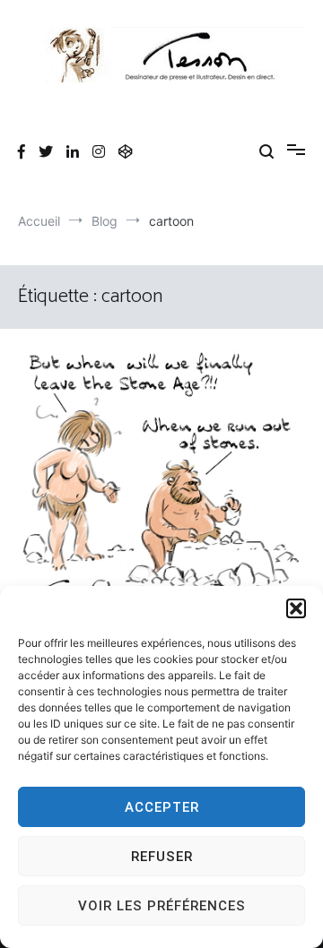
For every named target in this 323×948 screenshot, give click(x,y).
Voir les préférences (162, 906)
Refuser (162, 857)
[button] (296, 608)
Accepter (162, 807)
